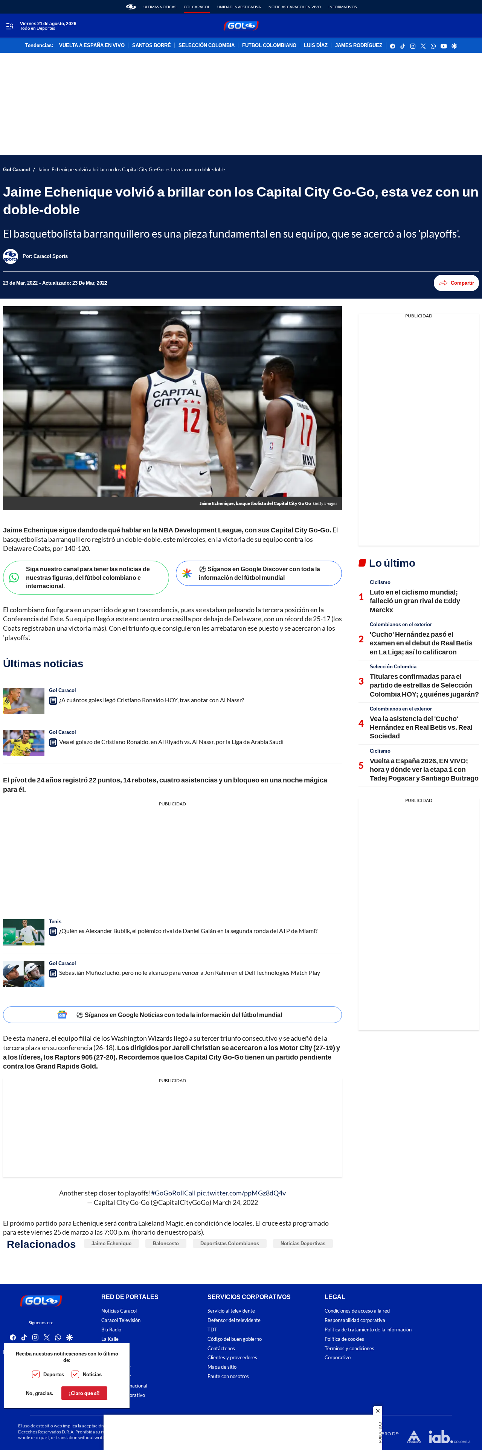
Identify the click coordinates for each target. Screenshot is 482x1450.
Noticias (92, 1374)
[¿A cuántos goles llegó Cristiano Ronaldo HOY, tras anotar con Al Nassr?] (23, 701)
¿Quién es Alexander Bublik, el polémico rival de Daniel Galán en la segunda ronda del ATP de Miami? (188, 930)
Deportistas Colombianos (229, 1243)
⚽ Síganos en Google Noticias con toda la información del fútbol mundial (179, 1014)
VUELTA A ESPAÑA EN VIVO (92, 46)
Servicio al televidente (231, 1310)
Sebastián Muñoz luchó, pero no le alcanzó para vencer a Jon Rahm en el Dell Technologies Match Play (189, 972)
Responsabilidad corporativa (355, 1320)
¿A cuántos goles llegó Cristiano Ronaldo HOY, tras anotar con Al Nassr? (151, 699)
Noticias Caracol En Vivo (294, 7)
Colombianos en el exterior (401, 624)
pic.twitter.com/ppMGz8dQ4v (241, 1193)
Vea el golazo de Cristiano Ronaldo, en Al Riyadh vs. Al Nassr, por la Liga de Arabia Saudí (171, 741)
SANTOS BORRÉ (151, 46)
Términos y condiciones (349, 1348)
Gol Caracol (197, 7)
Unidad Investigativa (239, 7)
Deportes (53, 1374)
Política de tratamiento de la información (368, 1329)
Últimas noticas (159, 7)
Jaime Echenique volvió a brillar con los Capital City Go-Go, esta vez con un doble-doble (131, 169)
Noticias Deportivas (303, 1243)
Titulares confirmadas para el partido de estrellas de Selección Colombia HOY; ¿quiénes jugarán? (424, 685)
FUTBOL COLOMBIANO (269, 46)
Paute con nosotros (228, 1376)
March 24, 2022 (235, 1202)
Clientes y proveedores (232, 1357)
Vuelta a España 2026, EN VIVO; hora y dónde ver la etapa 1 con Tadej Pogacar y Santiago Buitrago (424, 769)
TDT (212, 1329)
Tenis (55, 921)
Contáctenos (221, 1348)
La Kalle (110, 1339)
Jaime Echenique (111, 1243)
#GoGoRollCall (173, 1193)
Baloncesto (166, 1243)
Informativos (342, 7)
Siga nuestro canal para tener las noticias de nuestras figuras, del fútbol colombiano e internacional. (88, 577)
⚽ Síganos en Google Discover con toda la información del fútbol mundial (259, 573)
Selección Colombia (393, 666)
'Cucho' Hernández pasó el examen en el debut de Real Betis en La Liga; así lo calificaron (421, 643)
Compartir (462, 283)
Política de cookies (344, 1339)
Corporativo (338, 1357)
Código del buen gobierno (234, 1339)
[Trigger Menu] (9, 26)
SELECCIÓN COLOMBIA (206, 46)
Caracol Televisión (120, 1320)
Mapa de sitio (221, 1367)
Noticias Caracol (119, 1310)
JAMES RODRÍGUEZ (358, 46)
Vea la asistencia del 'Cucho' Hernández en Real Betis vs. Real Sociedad (421, 727)
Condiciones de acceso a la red (357, 1310)
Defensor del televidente (234, 1320)
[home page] (131, 7)
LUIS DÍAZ (316, 46)
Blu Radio (111, 1329)
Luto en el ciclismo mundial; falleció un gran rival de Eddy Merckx (415, 601)
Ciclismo (380, 582)
